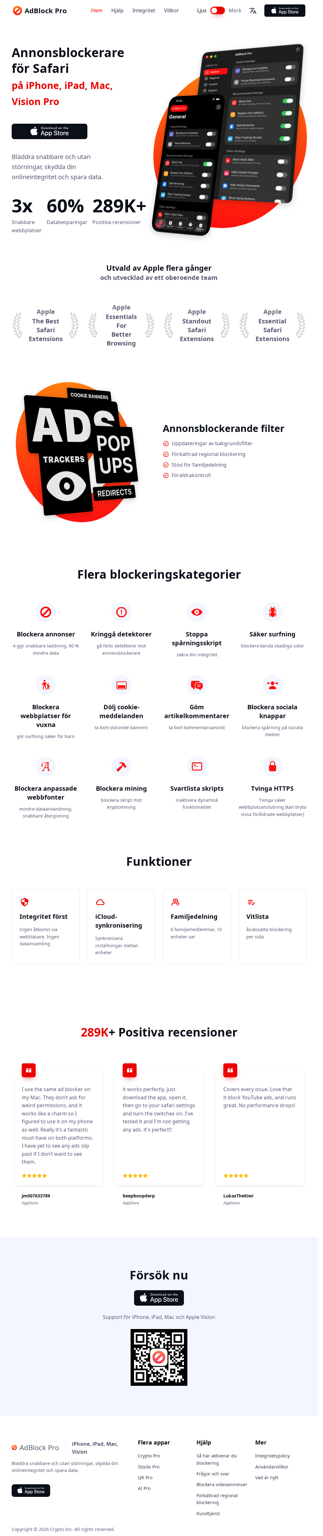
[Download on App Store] (284, 10)
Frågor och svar (213, 1474)
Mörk (235, 10)
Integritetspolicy (272, 1456)
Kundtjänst (208, 1513)
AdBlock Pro (46, 10)
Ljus (202, 10)
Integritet (143, 10)
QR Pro (145, 1477)
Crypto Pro (149, 1456)
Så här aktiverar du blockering (217, 1459)
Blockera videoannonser (222, 1484)
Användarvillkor (271, 1467)
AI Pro (144, 1488)
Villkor (171, 10)
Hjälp (117, 10)
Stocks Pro (148, 1467)
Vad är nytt (266, 1477)
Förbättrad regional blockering (217, 1498)
